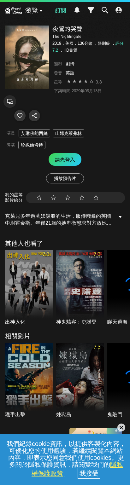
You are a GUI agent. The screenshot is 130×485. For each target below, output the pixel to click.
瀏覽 (31, 10)
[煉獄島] (80, 381)
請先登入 (65, 159)
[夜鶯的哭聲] (20, 115)
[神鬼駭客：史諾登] (80, 288)
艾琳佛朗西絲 (34, 133)
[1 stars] (39, 197)
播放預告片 (65, 178)
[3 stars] (68, 197)
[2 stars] (53, 197)
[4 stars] (82, 197)
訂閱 (60, 10)
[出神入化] (29, 288)
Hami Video (13, 11)
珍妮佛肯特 (32, 144)
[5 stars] (96, 197)
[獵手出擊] (29, 381)
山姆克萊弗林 (68, 133)
